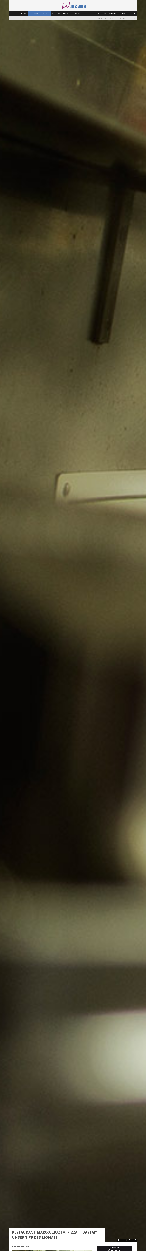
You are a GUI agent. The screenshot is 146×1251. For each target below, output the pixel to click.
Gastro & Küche (38, 13)
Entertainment (61, 13)
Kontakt (122, 18)
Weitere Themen (107, 13)
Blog (123, 13)
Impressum (113, 18)
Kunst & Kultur (84, 13)
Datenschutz (103, 18)
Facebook (131, 18)
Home (24, 13)
